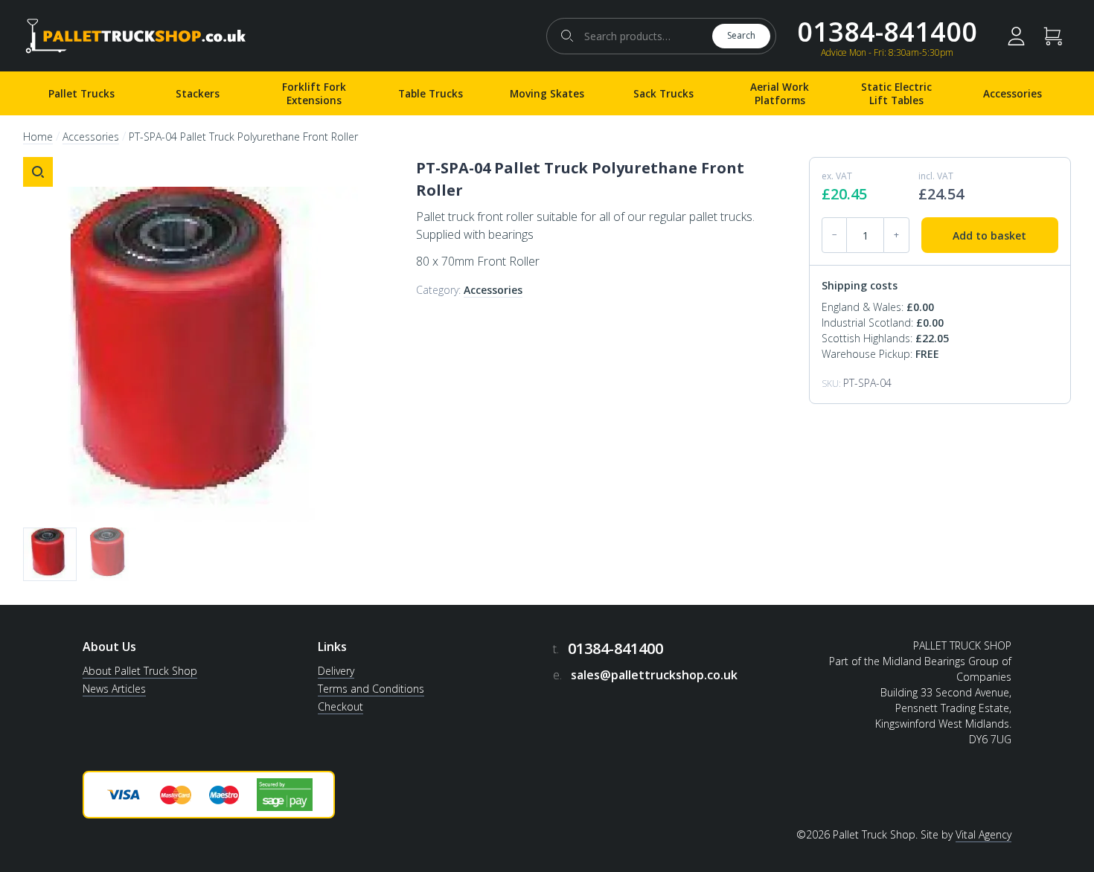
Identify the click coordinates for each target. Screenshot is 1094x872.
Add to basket (989, 235)
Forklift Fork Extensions (314, 93)
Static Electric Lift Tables (896, 93)
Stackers (198, 93)
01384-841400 (887, 31)
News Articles (114, 689)
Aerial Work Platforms (779, 93)
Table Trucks (430, 93)
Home (38, 136)
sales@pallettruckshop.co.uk (654, 675)
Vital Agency (983, 834)
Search (741, 35)
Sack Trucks (663, 93)
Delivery (336, 671)
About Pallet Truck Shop (140, 671)
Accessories (1012, 93)
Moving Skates (547, 93)
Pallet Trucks (81, 93)
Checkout (340, 706)
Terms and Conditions (371, 689)
